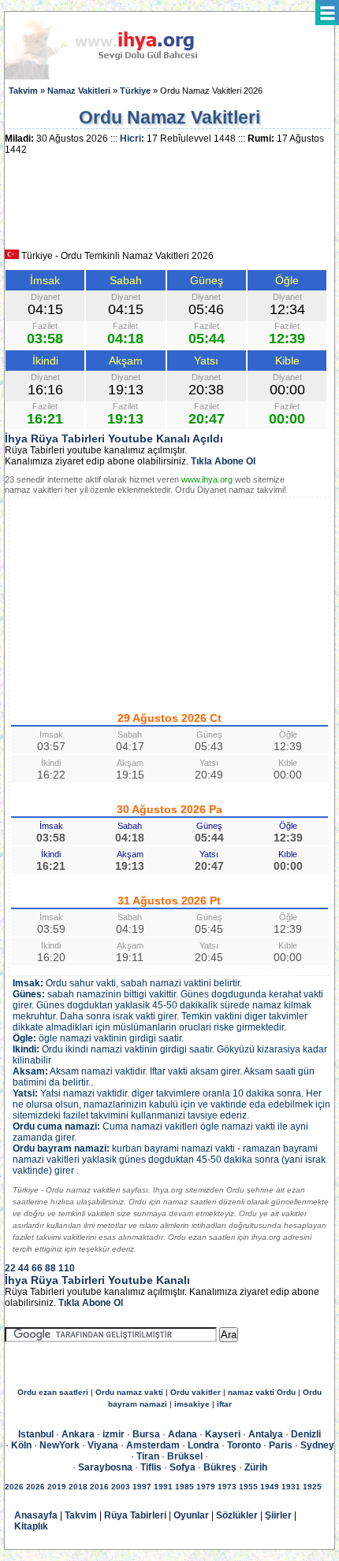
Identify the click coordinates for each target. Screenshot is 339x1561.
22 (10, 1268)
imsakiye (192, 1404)
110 (66, 1268)
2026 (14, 1486)
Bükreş (220, 1467)
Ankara (78, 1434)
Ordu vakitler (195, 1392)
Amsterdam (153, 1445)
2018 (78, 1486)
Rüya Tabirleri (135, 1515)
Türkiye (135, 90)
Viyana (103, 1445)
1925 (312, 1486)
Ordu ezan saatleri (52, 1392)
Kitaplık (31, 1526)
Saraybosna (105, 1467)
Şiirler (278, 1515)
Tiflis (151, 1467)
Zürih (255, 1467)
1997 (141, 1486)
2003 (120, 1486)
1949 (269, 1486)
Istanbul (36, 1434)
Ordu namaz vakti (129, 1392)
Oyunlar (191, 1515)
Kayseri (222, 1434)
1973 (227, 1486)
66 (37, 1268)
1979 (205, 1486)
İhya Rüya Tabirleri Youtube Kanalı (97, 1280)
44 (23, 1268)
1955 (248, 1486)
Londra (203, 1445)
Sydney (317, 1445)
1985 (184, 1486)
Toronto (244, 1445)
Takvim (23, 90)
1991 (163, 1486)
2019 (56, 1486)
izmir (113, 1434)
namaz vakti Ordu (262, 1392)
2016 (99, 1486)
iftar (224, 1404)
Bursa (146, 1434)
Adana (182, 1434)
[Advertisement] (169, 207)
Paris (280, 1445)
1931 (290, 1486)
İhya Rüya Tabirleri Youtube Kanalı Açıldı (114, 438)
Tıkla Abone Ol (223, 461)
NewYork (59, 1445)
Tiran (147, 1456)
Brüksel (185, 1456)
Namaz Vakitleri (78, 90)
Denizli (306, 1434)
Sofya (183, 1467)
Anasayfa (36, 1515)
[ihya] (116, 76)
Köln (21, 1445)
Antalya (265, 1434)
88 (50, 1268)
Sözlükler (237, 1515)
